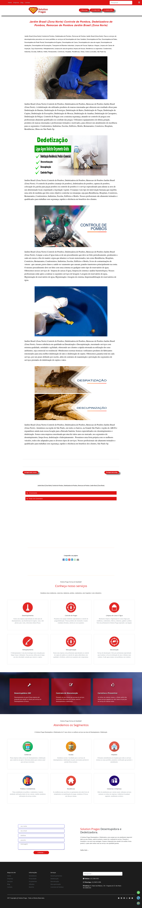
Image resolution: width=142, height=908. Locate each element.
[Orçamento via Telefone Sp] (138, 898)
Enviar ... (42, 852)
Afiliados (31, 884)
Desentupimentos (56, 876)
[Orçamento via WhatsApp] (138, 892)
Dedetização (54, 879)
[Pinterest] (69, 560)
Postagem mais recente (30, 472)
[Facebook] (64, 560)
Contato (27, 2)
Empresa (16, 2)
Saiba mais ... (84, 850)
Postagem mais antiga (111, 472)
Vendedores (33, 876)
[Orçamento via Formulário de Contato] (138, 903)
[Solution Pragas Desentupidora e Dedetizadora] (38, 10)
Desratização (55, 881)
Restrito (31, 887)
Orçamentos (33, 881)
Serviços (10, 881)
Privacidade (32, 879)
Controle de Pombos (57, 887)
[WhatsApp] (75, 560)
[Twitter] (66, 560)
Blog (22, 2)
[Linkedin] (72, 560)
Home (10, 2)
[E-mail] (78, 560)
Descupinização (56, 884)
